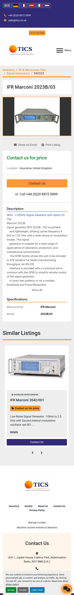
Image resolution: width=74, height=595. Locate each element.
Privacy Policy (37, 510)
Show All (37, 290)
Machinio (52, 527)
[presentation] (32, 452)
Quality (29, 506)
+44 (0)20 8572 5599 (19, 15)
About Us (43, 506)
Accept (11, 590)
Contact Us (37, 183)
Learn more (37, 590)
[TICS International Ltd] (37, 486)
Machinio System (26, 527)
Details (14, 432)
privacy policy (12, 584)
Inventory (14, 506)
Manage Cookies (37, 522)
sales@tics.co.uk (17, 20)
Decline (23, 590)
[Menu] (59, 50)
